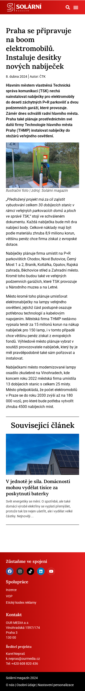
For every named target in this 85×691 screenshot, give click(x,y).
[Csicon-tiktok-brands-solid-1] (30, 571)
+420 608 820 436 (24, 663)
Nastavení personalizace (56, 685)
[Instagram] (20, 571)
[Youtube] (51, 571)
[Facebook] (9, 571)
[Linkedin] (41, 571)
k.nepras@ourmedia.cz (23, 658)
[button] (68, 7)
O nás (10, 685)
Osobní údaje (26, 685)
